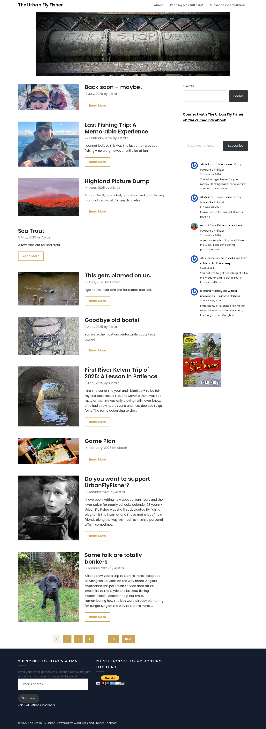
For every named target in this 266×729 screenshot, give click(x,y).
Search (188, 86)
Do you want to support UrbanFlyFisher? (117, 482)
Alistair (205, 164)
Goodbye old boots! (112, 320)
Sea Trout (31, 231)
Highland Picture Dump (117, 181)
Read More (97, 105)
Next (128, 639)
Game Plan (100, 441)
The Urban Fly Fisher (40, 5)
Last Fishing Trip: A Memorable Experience (116, 128)
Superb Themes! (106, 723)
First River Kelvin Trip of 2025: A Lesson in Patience (121, 373)
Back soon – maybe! (113, 87)
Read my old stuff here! (186, 5)
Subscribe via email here (227, 5)
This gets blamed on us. (118, 275)
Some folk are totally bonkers (113, 558)
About (158, 5)
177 (113, 639)
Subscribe (235, 145)
